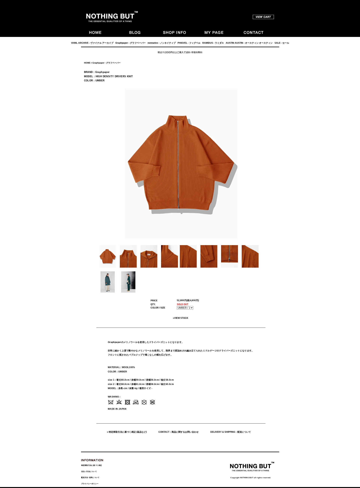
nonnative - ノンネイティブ (162, 43)
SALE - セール (281, 43)
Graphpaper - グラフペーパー (130, 43)
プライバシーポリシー (90, 484)
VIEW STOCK (181, 318)
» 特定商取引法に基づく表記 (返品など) (127, 432)
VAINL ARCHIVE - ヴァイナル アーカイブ (92, 43)
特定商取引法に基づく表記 (91, 465)
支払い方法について (89, 471)
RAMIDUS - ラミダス (213, 43)
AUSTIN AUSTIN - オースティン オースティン (249, 43)
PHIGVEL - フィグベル (189, 43)
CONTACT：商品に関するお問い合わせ (178, 432)
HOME (87, 63)
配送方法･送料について (90, 477)
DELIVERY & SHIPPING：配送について (230, 432)
